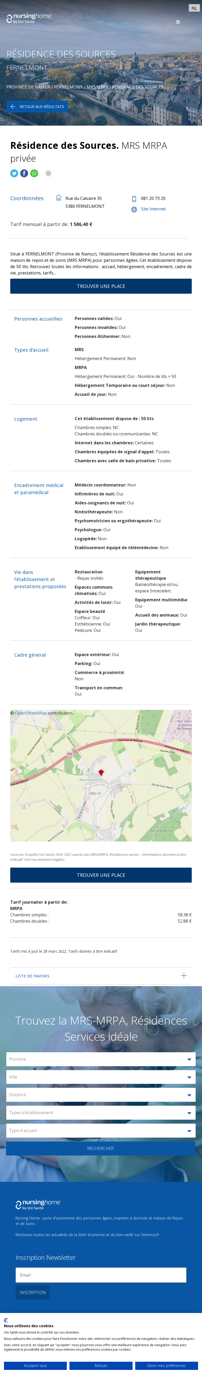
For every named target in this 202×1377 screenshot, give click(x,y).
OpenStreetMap (31, 713)
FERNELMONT (68, 87)
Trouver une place (101, 286)
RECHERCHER (100, 1148)
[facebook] (24, 171)
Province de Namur (28, 87)
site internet (153, 209)
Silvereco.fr (150, 1234)
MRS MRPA (97, 87)
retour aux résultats (42, 106)
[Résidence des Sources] (14, 171)
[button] (101, 1059)
